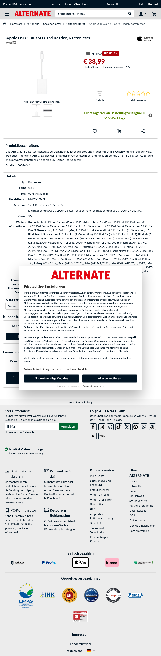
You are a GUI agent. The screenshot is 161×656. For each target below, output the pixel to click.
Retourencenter (99, 489)
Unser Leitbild (137, 510)
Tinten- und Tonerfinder (97, 530)
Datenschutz (30, 432)
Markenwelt (136, 495)
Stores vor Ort (138, 500)
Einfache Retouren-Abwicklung (70, 3)
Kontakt (153, 3)
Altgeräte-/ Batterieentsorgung (101, 516)
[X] (127, 426)
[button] (118, 131)
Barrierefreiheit (139, 530)
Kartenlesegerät (75, 23)
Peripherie (32, 23)
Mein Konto (97, 475)
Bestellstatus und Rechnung (100, 482)
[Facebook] (93, 426)
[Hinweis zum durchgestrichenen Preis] (87, 53)
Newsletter (114, 3)
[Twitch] (101, 435)
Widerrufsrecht (99, 494)
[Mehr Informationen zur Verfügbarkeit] (150, 115)
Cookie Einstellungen (142, 525)
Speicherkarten (52, 23)
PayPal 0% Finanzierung (17, 3)
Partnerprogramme (141, 505)
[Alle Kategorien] (7, 13)
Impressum (80, 634)
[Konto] (142, 13)
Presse (133, 490)
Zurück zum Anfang (80, 402)
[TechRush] (152, 426)
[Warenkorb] (154, 13)
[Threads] (110, 426)
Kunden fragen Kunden (99, 539)
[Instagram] (101, 426)
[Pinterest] (135, 426)
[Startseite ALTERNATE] (32, 13)
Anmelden (68, 426)
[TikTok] (118, 426)
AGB (132, 515)
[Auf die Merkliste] (95, 131)
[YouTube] (93, 435)
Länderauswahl (80, 644)
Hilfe (142, 3)
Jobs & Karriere (138, 486)
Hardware (16, 23)
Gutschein (96, 523)
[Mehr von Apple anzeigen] (145, 41)
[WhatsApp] (144, 426)
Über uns (134, 481)
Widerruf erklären (101, 499)
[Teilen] (142, 131)
